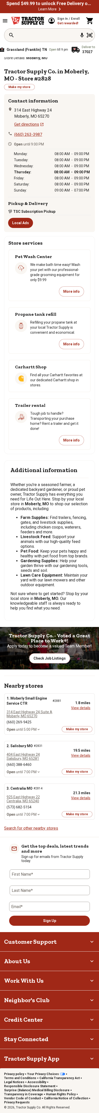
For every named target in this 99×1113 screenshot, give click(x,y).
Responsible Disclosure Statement (29, 1086)
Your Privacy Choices (43, 1074)
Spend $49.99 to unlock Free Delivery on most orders (49, 3)
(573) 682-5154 (19, 807)
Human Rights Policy (61, 1094)
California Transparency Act (59, 1078)
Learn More (47, 9)
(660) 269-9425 (19, 722)
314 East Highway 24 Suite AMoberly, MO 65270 (29, 714)
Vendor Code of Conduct (22, 1098)
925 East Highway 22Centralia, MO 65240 (23, 799)
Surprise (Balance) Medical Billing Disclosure (37, 1090)
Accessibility (36, 1082)
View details (80, 708)
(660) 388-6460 (19, 765)
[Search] (11, 35)
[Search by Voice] (82, 35)
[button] (60, 9)
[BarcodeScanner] (90, 35)
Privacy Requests (17, 1102)
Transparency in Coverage (23, 1094)
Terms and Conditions (20, 1078)
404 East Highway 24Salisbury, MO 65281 (23, 756)
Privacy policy (14, 1074)
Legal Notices (14, 1082)
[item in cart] (90, 20)
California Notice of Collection (66, 1098)
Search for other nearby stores (31, 828)
